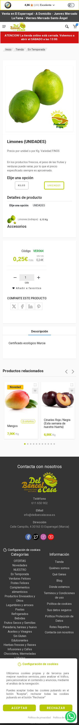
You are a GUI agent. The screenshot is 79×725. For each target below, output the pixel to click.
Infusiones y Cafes (20, 649)
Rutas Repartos (59, 627)
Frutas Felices (20, 583)
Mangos (12, 426)
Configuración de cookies (24, 550)
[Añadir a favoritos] (35, 391)
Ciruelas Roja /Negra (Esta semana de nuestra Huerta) (57, 423)
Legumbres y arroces (19, 605)
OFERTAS (20, 561)
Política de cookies (63, 717)
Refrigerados (19, 614)
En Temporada (36, 49)
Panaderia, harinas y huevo (20, 627)
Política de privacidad (39, 717)
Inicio (8, 49)
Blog (59, 580)
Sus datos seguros (59, 610)
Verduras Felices (20, 578)
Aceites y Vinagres (20, 631)
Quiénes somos (59, 568)
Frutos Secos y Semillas (19, 623)
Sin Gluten (19, 636)
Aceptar (19, 708)
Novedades (19, 565)
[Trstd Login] (73, 4)
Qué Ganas (59, 574)
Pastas (19, 609)
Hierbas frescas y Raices (19, 645)
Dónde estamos (59, 587)
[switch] (71, 5)
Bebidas (20, 618)
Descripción (39, 331)
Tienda (20, 49)
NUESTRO (19, 569)
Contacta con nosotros (59, 632)
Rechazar (56, 708)
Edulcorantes (19, 640)
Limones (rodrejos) (33, 219)
